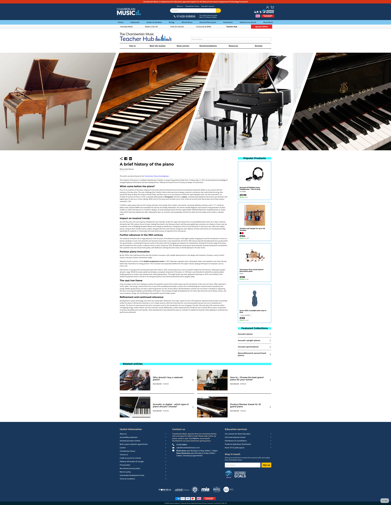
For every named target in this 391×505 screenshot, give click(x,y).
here (195, 438)
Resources (233, 46)
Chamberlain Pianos (192, 6)
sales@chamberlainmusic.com (188, 447)
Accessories (228, 22)
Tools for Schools (177, 26)
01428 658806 (181, 444)
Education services (207, 6)
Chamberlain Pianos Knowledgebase (156, 176)
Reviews (258, 46)
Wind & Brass (187, 22)
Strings (171, 22)
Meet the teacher (158, 46)
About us (180, 6)
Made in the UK (151, 26)
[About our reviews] (264, 12)
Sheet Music (268, 22)
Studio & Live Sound (248, 22)
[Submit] (218, 10)
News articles (183, 46)
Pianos (120, 22)
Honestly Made (126, 26)
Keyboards (135, 22)
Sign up (266, 465)
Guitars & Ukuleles (154, 22)
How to (132, 46)
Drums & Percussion (208, 22)
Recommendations (208, 46)
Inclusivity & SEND (203, 26)
